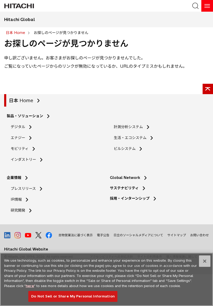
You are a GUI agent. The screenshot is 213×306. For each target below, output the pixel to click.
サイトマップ (176, 235)
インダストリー (23, 159)
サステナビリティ (124, 188)
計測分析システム (128, 126)
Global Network (125, 177)
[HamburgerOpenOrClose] (207, 6)
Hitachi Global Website (26, 249)
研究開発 (20, 210)
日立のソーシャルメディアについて (138, 235)
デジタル (18, 126)
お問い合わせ (199, 235)
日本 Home (21, 100)
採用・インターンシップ (130, 198)
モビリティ (20, 148)
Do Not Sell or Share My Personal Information (73, 296)
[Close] (204, 261)
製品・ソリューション (25, 116)
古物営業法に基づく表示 (75, 235)
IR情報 (16, 199)
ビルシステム (125, 148)
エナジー (18, 137)
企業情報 (14, 177)
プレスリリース (23, 188)
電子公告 (103, 235)
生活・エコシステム (130, 137)
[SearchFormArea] (195, 6)
